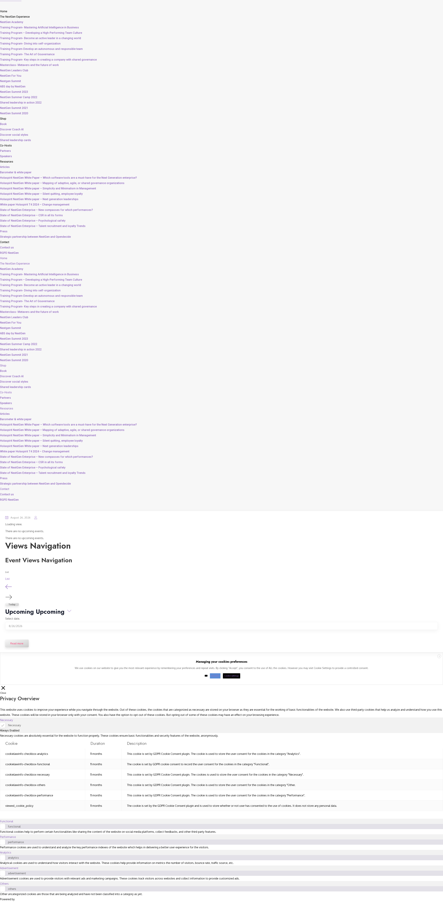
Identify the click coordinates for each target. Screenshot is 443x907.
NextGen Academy (11, 22)
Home (3, 11)
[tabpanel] (221, 772)
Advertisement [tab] (9, 868)
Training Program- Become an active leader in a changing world (40, 38)
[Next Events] (8, 597)
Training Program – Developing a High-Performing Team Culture (41, 32)
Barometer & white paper (15, 172)
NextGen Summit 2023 (14, 91)
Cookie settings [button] (231, 675)
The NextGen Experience (15, 16)
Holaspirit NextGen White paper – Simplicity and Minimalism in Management (48, 188)
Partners (5, 151)
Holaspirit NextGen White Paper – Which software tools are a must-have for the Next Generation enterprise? (68, 177)
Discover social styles (14, 134)
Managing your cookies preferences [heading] (221, 661)
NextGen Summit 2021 (14, 108)
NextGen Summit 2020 (14, 113)
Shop (3, 118)
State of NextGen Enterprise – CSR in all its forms (31, 215)
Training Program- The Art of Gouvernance (27, 54)
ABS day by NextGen (12, 86)
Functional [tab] (6, 821)
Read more (17, 643)
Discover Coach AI (12, 129)
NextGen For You (10, 75)
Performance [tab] (8, 837)
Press (3, 231)
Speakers (6, 156)
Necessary (14, 725)
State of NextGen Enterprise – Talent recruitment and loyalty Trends (42, 226)
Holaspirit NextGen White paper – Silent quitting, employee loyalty (41, 193)
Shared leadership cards (15, 140)
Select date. (12, 618)
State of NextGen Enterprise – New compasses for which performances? (46, 210)
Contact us (7, 247)
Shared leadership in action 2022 (21, 102)
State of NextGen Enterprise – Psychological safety (32, 220)
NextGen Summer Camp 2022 (18, 97)
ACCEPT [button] (215, 675)
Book (3, 124)
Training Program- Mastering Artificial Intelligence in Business (39, 27)
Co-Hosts (6, 145)
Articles (5, 167)
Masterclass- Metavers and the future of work (29, 65)
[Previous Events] (8, 588)
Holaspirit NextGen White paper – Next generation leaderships (39, 199)
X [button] (439, 656)
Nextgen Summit (10, 81)
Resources (6, 161)
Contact (4, 242)
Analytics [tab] (5, 852)
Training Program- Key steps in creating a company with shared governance (48, 59)
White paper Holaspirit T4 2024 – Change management (34, 204)
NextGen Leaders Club (14, 70)
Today (12, 604)
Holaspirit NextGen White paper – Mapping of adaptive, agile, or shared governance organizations (62, 183)
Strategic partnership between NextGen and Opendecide (35, 236)
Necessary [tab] (6, 720)
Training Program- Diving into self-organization (30, 43)
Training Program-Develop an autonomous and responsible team (41, 49)
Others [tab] (4, 883)
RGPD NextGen (9, 252)
